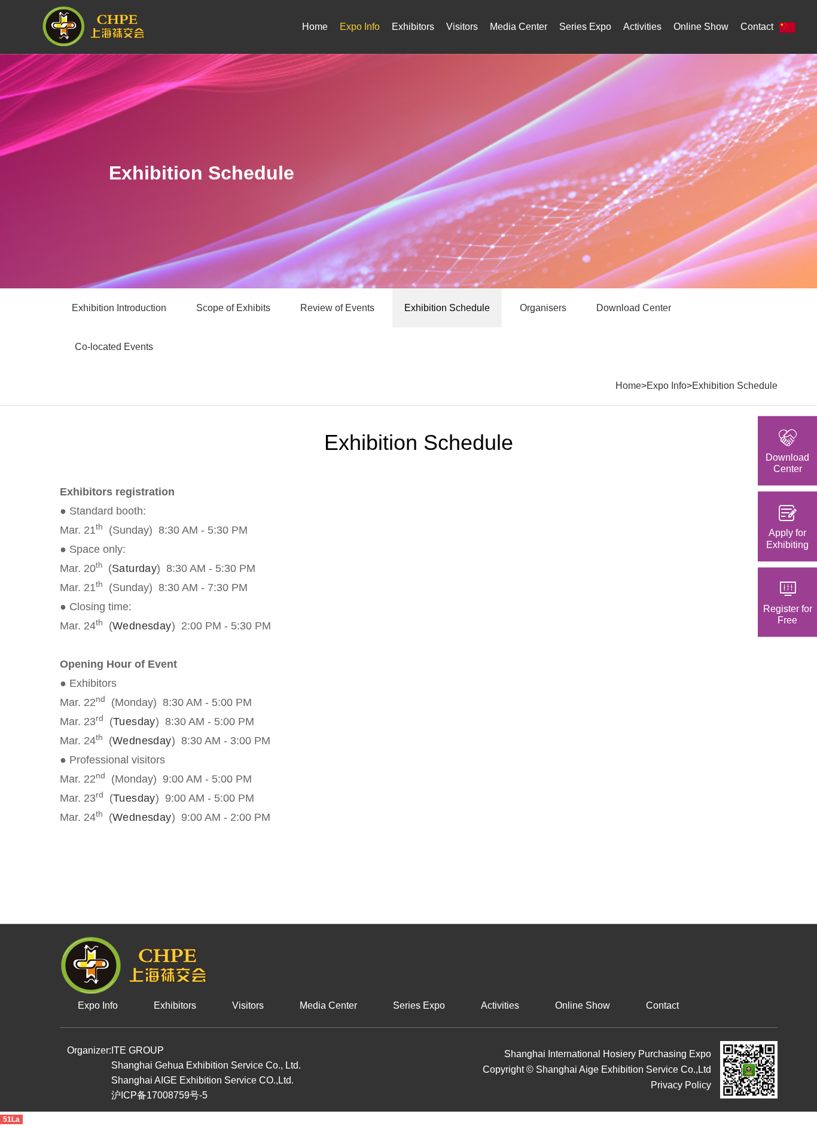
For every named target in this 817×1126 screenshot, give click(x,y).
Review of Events (337, 308)
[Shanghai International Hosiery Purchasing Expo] (93, 26)
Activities (642, 27)
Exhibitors (413, 27)
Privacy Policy (681, 1085)
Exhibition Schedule (447, 308)
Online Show (700, 27)
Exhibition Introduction (119, 308)
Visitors (462, 27)
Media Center (518, 27)
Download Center (633, 308)
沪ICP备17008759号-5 (159, 1095)
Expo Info (360, 27)
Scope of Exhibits (233, 308)
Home (315, 27)
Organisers (543, 308)
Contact (756, 27)
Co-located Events (114, 347)
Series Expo (585, 27)
